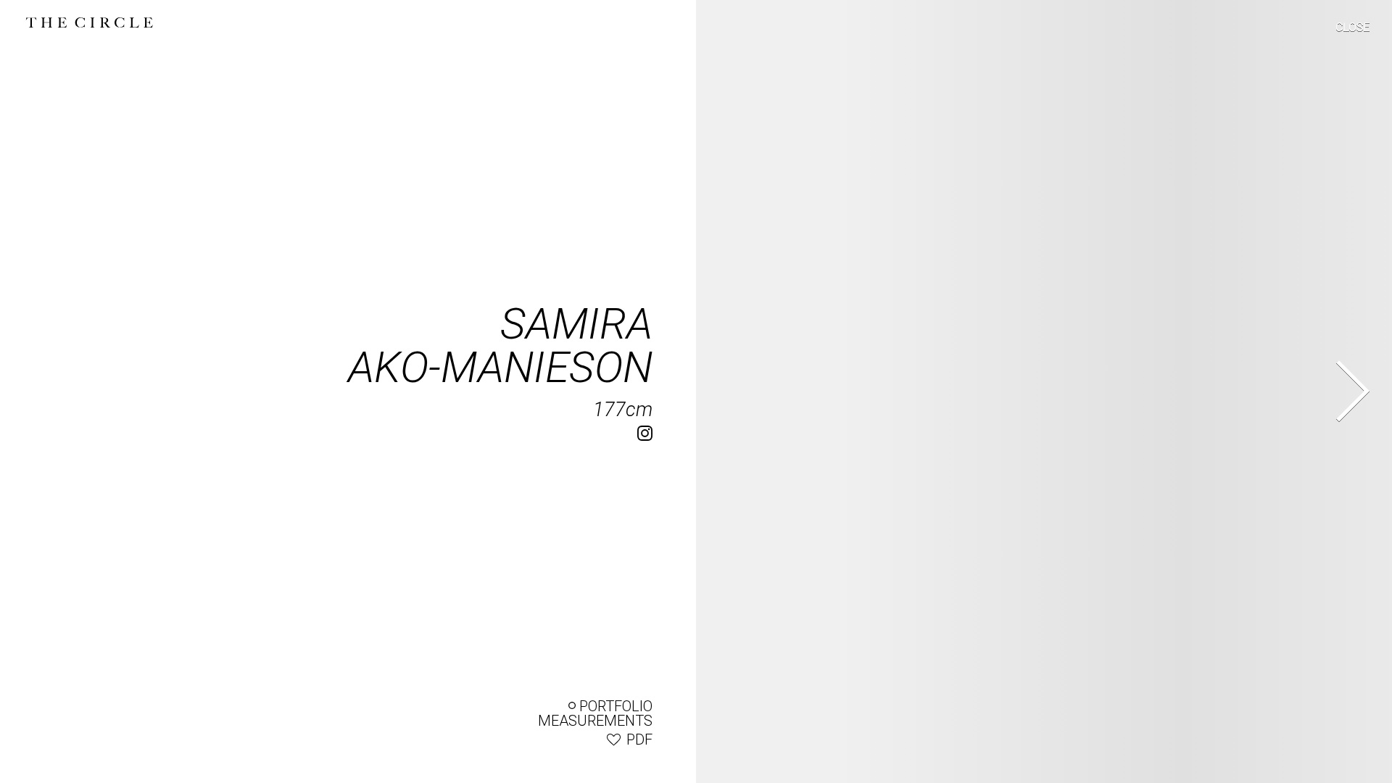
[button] (1343, 30)
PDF (639, 739)
